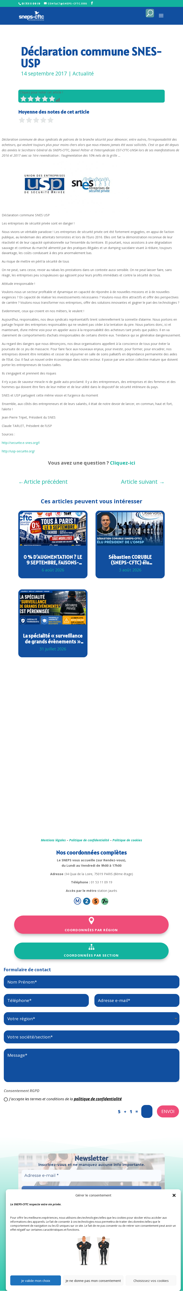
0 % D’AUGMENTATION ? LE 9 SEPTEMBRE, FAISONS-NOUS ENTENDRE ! (53, 559)
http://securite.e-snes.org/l (21, 443)
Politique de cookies (127, 840)
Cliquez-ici (122, 463)
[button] (174, 1195)
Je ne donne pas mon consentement (93, 1280)
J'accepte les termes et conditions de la (65, 1098)
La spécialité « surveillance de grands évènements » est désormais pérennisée (53, 638)
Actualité (83, 73)
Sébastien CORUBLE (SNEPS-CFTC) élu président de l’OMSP (130, 559)
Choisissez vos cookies (151, 1280)
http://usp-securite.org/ (18, 451)
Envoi (168, 1111)
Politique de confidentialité (89, 840)
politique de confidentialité (98, 1098)
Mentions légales (53, 840)
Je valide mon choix (35, 1280)
